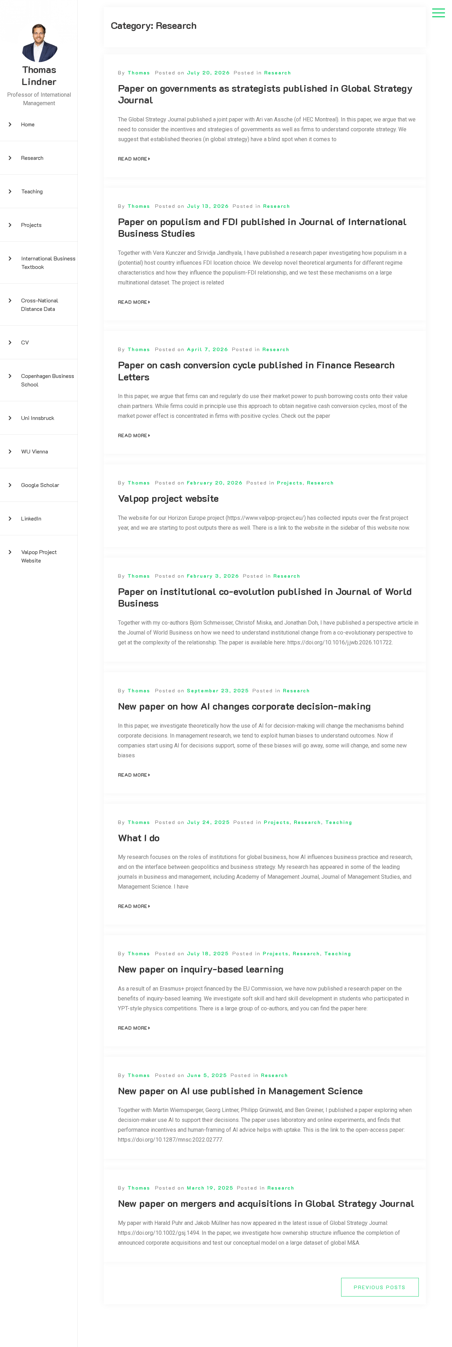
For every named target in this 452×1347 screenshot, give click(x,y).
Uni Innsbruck (37, 417)
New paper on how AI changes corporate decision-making (244, 706)
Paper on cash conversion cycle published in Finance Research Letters (256, 371)
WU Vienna (34, 451)
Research (32, 157)
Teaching (32, 191)
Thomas (138, 72)
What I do (139, 838)
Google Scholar (40, 484)
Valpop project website (39, 556)
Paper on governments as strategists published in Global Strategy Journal (265, 94)
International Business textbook (48, 262)
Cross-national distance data (39, 304)
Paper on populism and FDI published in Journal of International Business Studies (262, 227)
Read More (132, 158)
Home (28, 124)
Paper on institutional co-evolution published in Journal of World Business (265, 597)
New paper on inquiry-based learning (201, 969)
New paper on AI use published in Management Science (240, 1091)
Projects (31, 224)
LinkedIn (31, 518)
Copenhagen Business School (47, 380)
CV (25, 342)
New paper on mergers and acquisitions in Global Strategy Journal (266, 1203)
